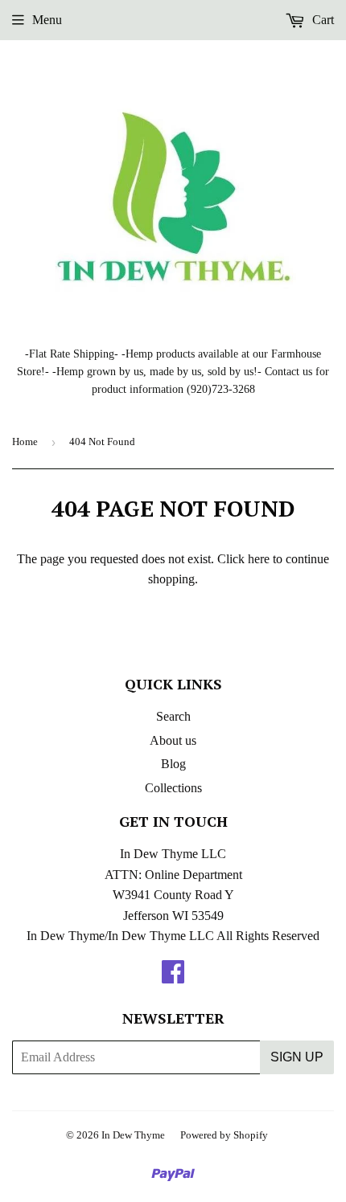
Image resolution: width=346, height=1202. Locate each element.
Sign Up (296, 1057)
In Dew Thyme (133, 1135)
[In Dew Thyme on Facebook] (173, 976)
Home (25, 441)
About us (173, 740)
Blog (173, 764)
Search (173, 716)
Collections (173, 788)
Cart (321, 20)
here (259, 559)
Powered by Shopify (224, 1135)
